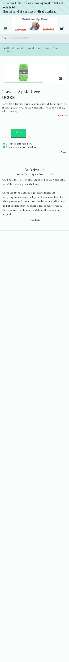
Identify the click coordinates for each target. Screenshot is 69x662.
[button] (61, 79)
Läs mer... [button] (61, 115)
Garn (10, 48)
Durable (19, 48)
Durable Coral (34, 48)
